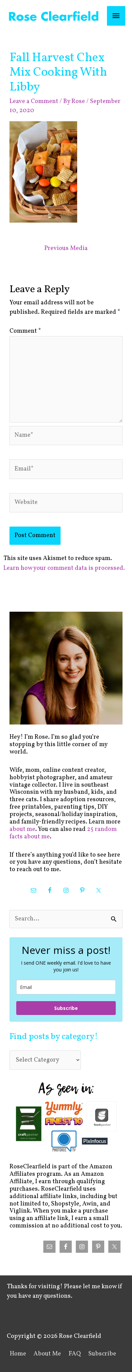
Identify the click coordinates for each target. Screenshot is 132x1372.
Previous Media (66, 248)
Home (18, 1354)
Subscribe (66, 1008)
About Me (47, 1354)
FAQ (75, 1354)
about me (22, 829)
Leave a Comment (33, 101)
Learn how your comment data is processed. (64, 568)
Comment (25, 331)
